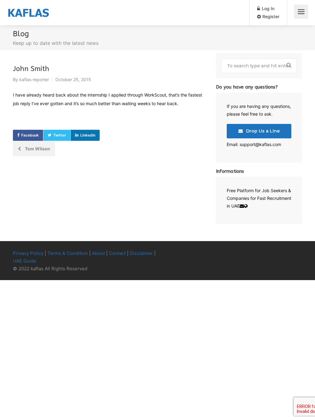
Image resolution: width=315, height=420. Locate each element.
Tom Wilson (37, 148)
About (98, 253)
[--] (288, 253)
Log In (267, 8)
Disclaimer (141, 253)
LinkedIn (87, 135)
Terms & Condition (67, 253)
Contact (117, 253)
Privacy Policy (28, 253)
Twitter (59, 135)
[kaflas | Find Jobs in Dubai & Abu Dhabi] (28, 8)
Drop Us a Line (262, 131)
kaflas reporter (34, 79)
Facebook (30, 135)
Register (270, 16)
